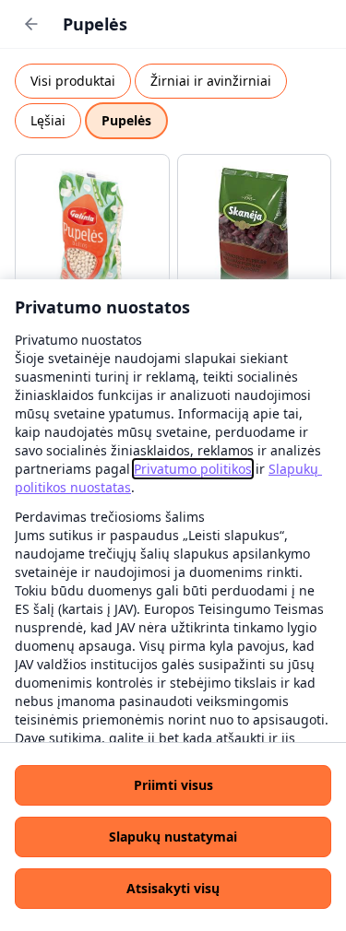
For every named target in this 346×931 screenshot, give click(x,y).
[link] (193, 468)
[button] (173, 785)
